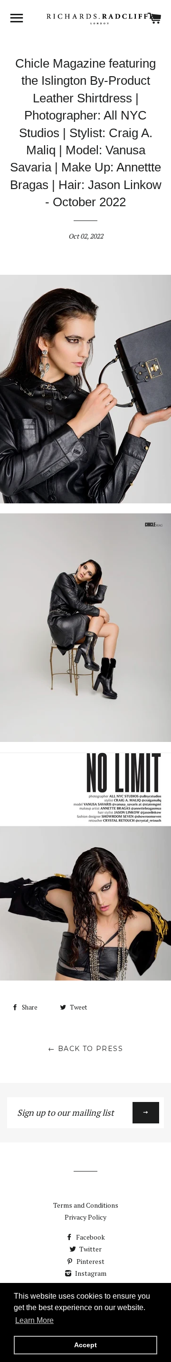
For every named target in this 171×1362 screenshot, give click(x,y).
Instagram (90, 1273)
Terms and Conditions (85, 1205)
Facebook (90, 1237)
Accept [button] (85, 1345)
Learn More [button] (34, 1320)
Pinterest (89, 1261)
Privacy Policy (85, 1217)
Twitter (90, 1248)
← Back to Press (85, 1048)
